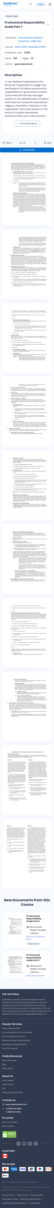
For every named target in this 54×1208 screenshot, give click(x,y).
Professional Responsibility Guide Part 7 (25, 24)
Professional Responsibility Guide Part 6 (33, 919)
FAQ (3, 1088)
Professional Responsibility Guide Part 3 (33, 958)
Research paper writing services (16, 1040)
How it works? (8, 1080)
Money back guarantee (12, 1092)
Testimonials (8, 1084)
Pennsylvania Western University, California (30, 39)
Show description (28, 123)
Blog (4, 1064)
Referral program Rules (31, 1199)
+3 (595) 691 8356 (13, 1108)
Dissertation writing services (14, 1044)
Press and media (9, 1122)
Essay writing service (11, 1028)
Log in (41, 4)
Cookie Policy (35, 1203)
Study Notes (7, 1068)
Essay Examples (9, 1060)
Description (13, 75)
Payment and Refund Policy (14, 1203)
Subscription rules (10, 1199)
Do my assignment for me (13, 1036)
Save (49, 143)
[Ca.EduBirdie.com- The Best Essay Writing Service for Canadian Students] (5, 1157)
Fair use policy (37, 1195)
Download (29, 149)
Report (9, 143)
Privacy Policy (8, 1195)
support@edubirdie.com (36, 1014)
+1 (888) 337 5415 (13, 1112)
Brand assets (8, 1126)
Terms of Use (22, 1195)
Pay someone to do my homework (17, 1032)
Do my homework (9, 1048)
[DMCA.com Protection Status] (27, 1134)
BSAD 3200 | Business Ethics (30, 47)
